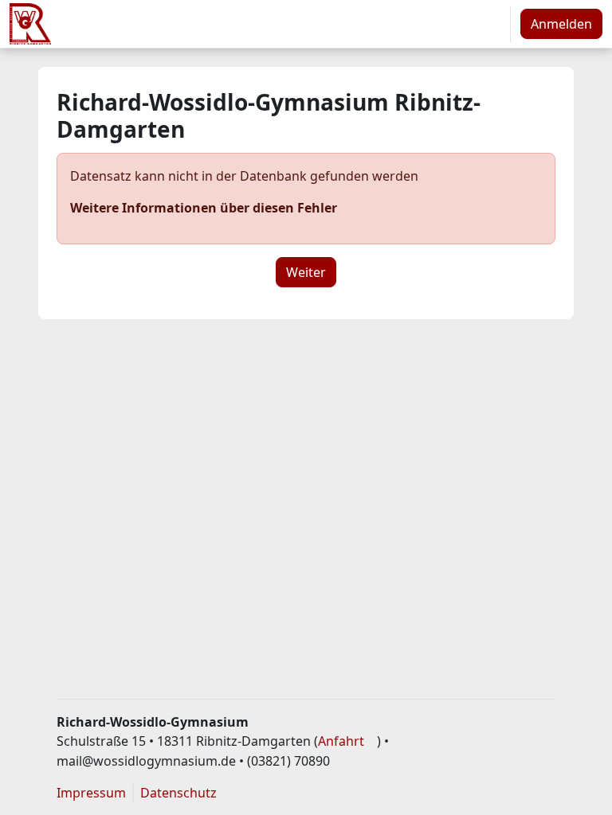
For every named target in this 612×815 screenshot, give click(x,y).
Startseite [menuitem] (115, 24)
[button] (492, 24)
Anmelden (561, 24)
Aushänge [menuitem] (321, 24)
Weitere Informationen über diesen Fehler (203, 207)
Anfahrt (341, 741)
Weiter (306, 272)
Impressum (91, 792)
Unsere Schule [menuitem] (214, 24)
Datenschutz (178, 792)
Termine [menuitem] (395, 24)
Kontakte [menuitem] (112, 71)
